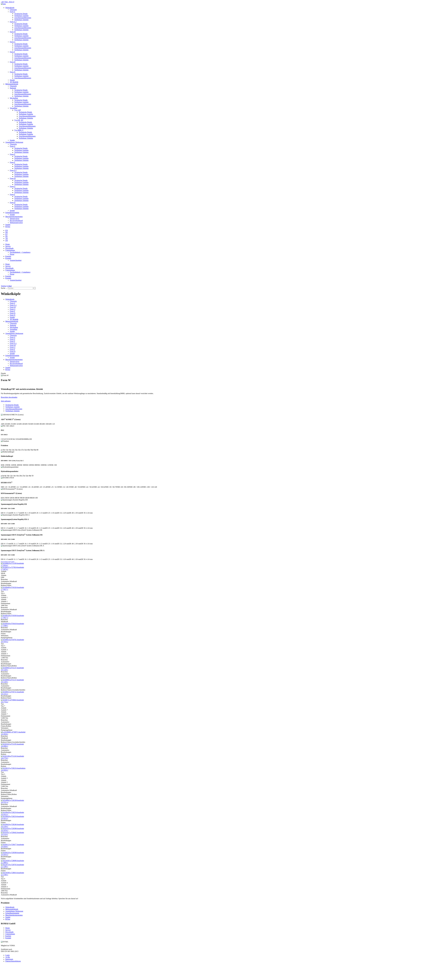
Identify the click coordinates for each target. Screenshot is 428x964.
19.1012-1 (4, 814)
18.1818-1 (4, 734)
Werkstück (4, 636)
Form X (12, 72)
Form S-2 (13, 22)
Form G (12, 42)
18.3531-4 (4, 802)
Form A (12, 146)
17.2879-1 (4, 569)
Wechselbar (14, 98)
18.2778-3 (4, 758)
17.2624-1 (4, 565)
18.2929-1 (4, 770)
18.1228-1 (4, 670)
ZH (6, 240)
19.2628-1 (4, 846)
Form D (12, 62)
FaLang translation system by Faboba (7, 561)
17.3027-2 (4, 617)
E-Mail (9, 286)
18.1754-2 (4, 702)
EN (6, 230)
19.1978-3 (4, 830)
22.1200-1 (4, 867)
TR (6, 238)
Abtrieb (3, 575)
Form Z (12, 154)
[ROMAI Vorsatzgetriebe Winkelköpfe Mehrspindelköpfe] (3, 4)
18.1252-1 (4, 694)
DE (6, 232)
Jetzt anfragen (6, 401)
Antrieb (3, 571)
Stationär (13, 88)
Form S (12, 12)
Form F (12, 52)
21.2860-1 (4, 863)
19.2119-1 (4, 834)
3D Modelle (14, 82)
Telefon (3, 286)
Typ (2, 591)
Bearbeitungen (6, 583)
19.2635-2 (4, 855)
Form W (13, 32)
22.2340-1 (4, 875)
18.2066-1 (4, 746)
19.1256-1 (4, 826)
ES (6, 234)
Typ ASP (17, 110)
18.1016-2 (4, 642)
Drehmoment (5, 603)
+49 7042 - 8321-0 (7, 2)
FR (6, 236)
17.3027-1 (4, 589)
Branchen (4, 579)
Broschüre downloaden (9, 397)
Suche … (4, 288)
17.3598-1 (4, 626)
